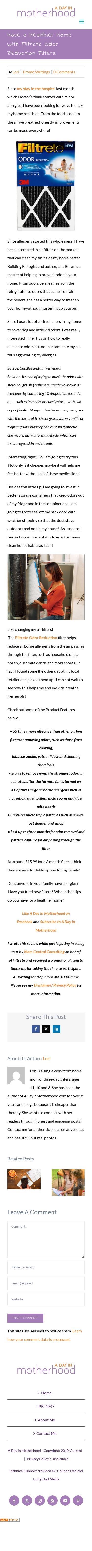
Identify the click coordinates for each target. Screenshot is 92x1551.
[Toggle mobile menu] (82, 21)
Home (46, 1392)
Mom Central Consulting (44, 951)
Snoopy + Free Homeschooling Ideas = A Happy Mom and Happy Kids (68, 1182)
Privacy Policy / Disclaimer (47, 1459)
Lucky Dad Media (46, 1479)
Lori (16, 71)
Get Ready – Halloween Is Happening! (24, 1179)
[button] (11, 1182)
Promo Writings (36, 71)
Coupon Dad (67, 1471)
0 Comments (64, 71)
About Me (46, 1419)
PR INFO (46, 1406)
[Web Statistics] (10, 1522)
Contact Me (46, 1433)
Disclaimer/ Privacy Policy (55, 985)
